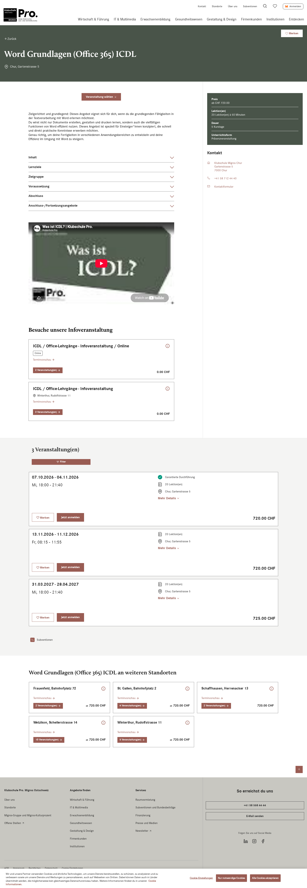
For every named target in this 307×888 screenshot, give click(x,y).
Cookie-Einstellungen (201, 878)
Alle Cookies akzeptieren (265, 878)
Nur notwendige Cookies (231, 878)
